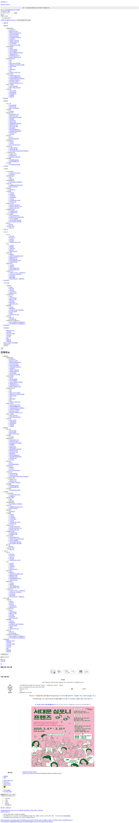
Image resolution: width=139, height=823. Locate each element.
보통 (6, 801)
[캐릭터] (68, 820)
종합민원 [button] (5, 23)
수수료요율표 (12, 43)
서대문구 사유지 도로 (14, 72)
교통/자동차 (12, 69)
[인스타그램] (37, 820)
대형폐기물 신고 (13, 54)
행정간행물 (12, 277)
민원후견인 (12, 39)
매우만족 (7, 798)
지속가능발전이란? (14, 215)
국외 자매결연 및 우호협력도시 (17, 323)
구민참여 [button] (5, 166)
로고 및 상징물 (13, 311)
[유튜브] (26, 820)
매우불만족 (8, 805)
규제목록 (11, 95)
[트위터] (16, 820)
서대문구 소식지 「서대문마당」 (17, 272)
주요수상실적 (12, 106)
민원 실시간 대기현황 (14, 45)
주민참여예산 (13, 182)
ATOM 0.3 (3, 811)
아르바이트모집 (13, 262)
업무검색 (11, 288)
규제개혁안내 (12, 93)
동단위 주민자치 (13, 186)
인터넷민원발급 (13, 49)
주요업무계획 (12, 105)
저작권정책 (26, 810)
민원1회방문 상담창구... (15, 37)
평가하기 (3, 807)
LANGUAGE (7, 18)
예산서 (11, 137)
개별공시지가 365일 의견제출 (16, 64)
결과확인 (5, 776)
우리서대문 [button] (6, 280)
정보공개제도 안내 (14, 114)
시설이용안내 (12, 291)
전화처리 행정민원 (14, 42)
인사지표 (11, 134)
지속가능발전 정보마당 (15, 220)
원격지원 (40, 810)
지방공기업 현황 (13, 149)
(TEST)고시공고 (13, 251)
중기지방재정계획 (14, 138)
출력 (9, 790)
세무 (10, 60)
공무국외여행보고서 (14, 129)
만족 (6, 800)
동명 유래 (11, 300)
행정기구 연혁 (13, 299)
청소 (10, 71)
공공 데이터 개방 (13, 126)
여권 (10, 61)
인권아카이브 (12, 201)
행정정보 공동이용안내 (15, 32)
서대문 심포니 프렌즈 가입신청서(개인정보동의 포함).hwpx (37, 773)
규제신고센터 (12, 90)
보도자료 (11, 240)
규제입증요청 (12, 92)
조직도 (11, 287)
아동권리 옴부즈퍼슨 (14, 205)
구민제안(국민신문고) (14, 173)
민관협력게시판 (13, 211)
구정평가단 (12, 174)
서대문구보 (12, 248)
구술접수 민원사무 (14, 40)
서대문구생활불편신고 (15, 77)
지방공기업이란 (13, 147)
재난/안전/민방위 (10, 333)
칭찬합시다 (12, 189)
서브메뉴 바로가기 (5, 4)
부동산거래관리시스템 (15, 57)
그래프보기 (8, 807)
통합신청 (3, 659)
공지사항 (11, 236)
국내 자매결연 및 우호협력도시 (17, 322)
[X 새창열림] (6, 782)
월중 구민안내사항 (14, 108)
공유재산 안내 (13, 155)
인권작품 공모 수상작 (14, 200)
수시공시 (11, 143)
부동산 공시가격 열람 (14, 63)
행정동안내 (12, 308)
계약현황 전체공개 (14, 160)
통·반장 (11, 224)
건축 (10, 67)
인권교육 (11, 198)
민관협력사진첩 (13, 212)
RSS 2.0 (8, 811)
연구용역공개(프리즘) (14, 164)
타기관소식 (12, 237)
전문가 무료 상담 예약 (15, 87)
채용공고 (11, 254)
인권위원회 (12, 195)
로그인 (2, 14)
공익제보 (11, 80)
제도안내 (11, 227)
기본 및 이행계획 (13, 218)
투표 (10, 177)
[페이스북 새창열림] (8, 780)
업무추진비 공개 (13, 125)
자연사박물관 (16, 9)
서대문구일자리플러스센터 (16, 256)
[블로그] (48, 820)
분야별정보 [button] (6, 325)
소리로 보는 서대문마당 (15, 274)
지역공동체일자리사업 (15, 260)
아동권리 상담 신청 (14, 208)
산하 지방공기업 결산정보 (16, 150)
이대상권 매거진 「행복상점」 (17, 278)
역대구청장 (12, 302)
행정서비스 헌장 (13, 31)
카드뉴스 (11, 239)
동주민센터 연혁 (13, 304)
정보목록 (11, 119)
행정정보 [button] (5, 98)
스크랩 (10, 791)
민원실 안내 (12, 29)
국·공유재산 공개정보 (14, 157)
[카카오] (58, 820)
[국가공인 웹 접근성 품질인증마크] (27, 821)
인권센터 (11, 192)
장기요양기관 (12, 319)
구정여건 (11, 307)
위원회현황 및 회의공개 (15, 123)
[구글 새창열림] (7, 785)
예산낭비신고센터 (14, 81)
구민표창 (11, 265)
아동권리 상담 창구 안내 (15, 206)
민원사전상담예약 (14, 36)
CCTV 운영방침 (19, 810)
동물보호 (8, 339)
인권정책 (11, 194)
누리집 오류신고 (34, 810)
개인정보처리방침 (5, 810)
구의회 (6, 9)
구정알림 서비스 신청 (14, 242)
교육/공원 (8, 335)
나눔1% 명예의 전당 (14, 269)
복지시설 (11, 317)
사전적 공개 (12, 120)
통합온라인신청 (10, 330)
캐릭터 (11, 313)
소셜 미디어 (12, 275)
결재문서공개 (12, 122)
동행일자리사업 (13, 259)
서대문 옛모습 (13, 297)
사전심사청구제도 (14, 34)
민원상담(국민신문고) (14, 75)
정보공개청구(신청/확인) (15, 117)
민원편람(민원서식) (14, 55)
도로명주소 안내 (13, 310)
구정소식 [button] (5, 229)
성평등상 (11, 266)
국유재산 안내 (13, 154)
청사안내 (11, 290)
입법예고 (11, 246)
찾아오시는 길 (13, 293)
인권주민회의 (12, 197)
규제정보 (11, 96)
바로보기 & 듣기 (32, 771)
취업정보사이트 (13, 257)
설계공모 (11, 249)
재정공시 (11, 141)
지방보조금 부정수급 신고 (16, 83)
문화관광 (10, 9)
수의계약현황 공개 (14, 161)
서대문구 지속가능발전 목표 (16, 217)
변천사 (11, 296)
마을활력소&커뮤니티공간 (16, 185)
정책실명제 (12, 128)
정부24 (11, 48)
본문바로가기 (4, 1)
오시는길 (12, 810)
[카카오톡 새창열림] (4, 787)
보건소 (2, 9)
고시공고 (11, 245)
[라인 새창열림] (7, 783)
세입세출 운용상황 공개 (15, 131)
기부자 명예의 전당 (14, 268)
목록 (4, 777)
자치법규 (11, 111)
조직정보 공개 (13, 132)
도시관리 (8, 336)
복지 (7, 338)
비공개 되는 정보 (13, 115)
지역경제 (8, 332)
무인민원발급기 (13, 51)
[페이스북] (6, 820)
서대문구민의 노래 (14, 314)
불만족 (7, 803)
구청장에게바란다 (14, 78)
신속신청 (3, 661)
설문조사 (11, 179)
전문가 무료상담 (13, 86)
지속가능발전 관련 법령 (15, 221)
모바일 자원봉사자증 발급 (16, 52)
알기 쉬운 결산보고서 (14, 144)
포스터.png (25, 771)
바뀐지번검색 (12, 66)
